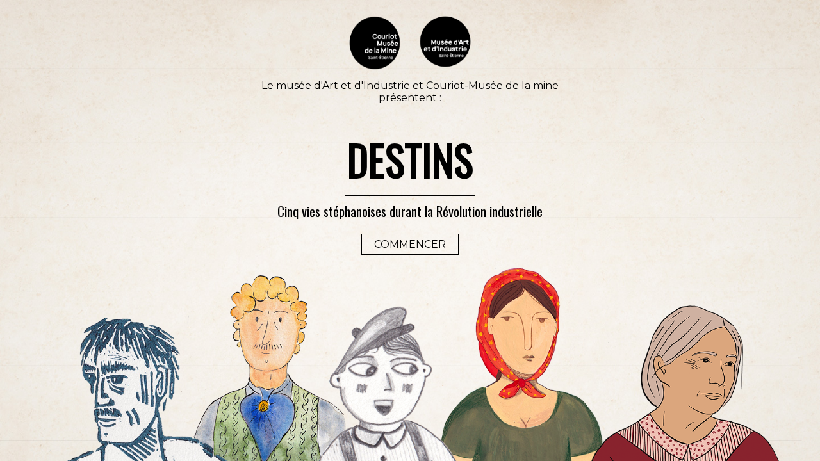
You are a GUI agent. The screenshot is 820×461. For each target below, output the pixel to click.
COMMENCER (410, 244)
